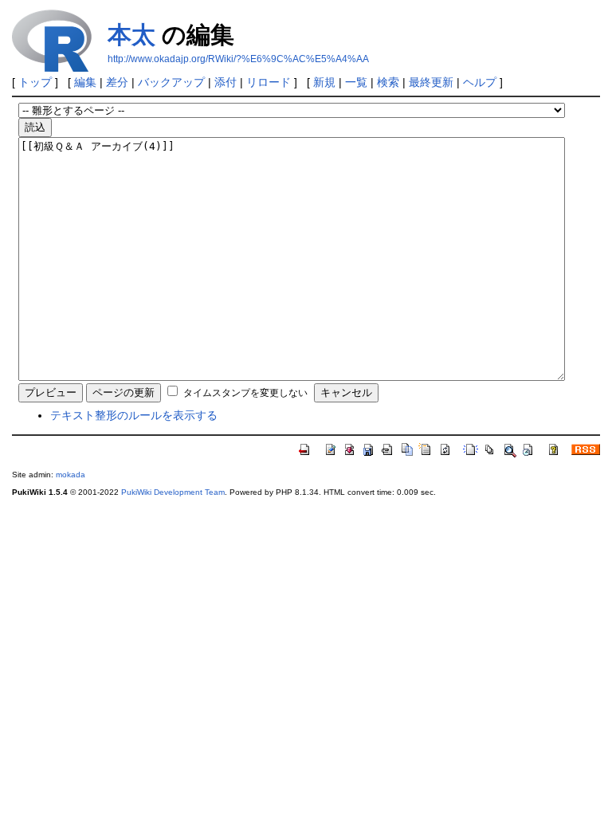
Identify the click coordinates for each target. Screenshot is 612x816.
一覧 (356, 82)
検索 (388, 82)
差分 (117, 82)
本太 (131, 35)
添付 (225, 82)
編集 (85, 82)
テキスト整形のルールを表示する (134, 415)
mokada (70, 474)
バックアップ (171, 82)
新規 (324, 82)
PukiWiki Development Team (173, 492)
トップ (35, 82)
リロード (268, 82)
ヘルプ (479, 82)
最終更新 (431, 82)
